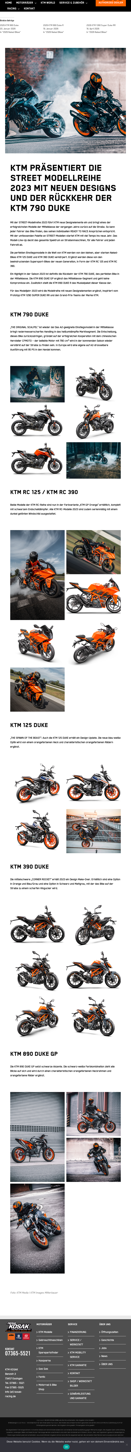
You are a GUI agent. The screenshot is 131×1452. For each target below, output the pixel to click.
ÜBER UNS (107, 1364)
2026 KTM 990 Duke (9, 25)
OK (66, 1447)
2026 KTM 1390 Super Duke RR (101, 25)
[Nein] (126, 1444)
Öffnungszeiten (109, 1332)
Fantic (42, 1376)
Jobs (104, 1348)
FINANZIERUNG (78, 1332)
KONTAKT (75, 1373)
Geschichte (107, 1340)
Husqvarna (45, 1360)
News (104, 1356)
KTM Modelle (45, 1332)
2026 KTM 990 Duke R (53, 25)
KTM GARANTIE (78, 1365)
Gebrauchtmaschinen (51, 1340)
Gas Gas (43, 1368)
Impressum (40, 1420)
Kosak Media (21, 1423)
